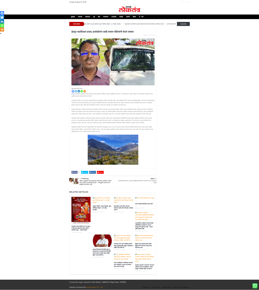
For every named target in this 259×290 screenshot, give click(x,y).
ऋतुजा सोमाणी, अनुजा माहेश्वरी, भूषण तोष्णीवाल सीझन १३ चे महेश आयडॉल (89, 24)
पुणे (94, 17)
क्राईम (121, 17)
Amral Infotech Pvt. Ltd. (94, 287)
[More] (84, 91)
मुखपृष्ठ (73, 17)
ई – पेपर (141, 17)
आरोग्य (128, 17)
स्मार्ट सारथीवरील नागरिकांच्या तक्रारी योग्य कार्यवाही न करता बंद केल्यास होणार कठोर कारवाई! (123, 264)
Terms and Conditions (181, 287)
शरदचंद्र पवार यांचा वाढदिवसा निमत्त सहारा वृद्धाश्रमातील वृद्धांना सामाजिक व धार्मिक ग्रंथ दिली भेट (123, 245)
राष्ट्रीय (80, 17)
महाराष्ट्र (87, 17)
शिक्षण (134, 17)
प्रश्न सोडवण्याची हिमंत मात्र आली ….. (164, 24)
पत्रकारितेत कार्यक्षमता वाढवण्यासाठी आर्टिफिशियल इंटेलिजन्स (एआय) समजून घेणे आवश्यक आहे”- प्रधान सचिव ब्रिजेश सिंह (144, 226)
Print (146, 35)
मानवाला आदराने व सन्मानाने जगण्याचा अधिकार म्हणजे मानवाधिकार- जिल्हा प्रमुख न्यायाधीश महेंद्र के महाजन (144, 267)
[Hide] (1, 33)
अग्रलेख (113, 17)
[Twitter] (76, 91)
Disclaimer (156, 287)
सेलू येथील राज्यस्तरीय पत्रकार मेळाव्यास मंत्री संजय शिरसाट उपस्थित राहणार (131, 24)
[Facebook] (73, 91)
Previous (85, 178)
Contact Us (146, 287)
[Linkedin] (78, 91)
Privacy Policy (166, 287)
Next (153, 178)
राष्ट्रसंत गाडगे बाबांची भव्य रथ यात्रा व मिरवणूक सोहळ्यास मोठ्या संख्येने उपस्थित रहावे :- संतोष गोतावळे (80, 228)
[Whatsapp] (81, 91)
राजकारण (105, 17)
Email (153, 35)
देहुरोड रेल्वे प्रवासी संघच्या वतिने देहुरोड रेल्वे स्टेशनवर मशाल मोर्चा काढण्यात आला (143, 245)
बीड (99, 17)
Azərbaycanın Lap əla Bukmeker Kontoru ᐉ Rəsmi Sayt (137, 181)
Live (85, 35)
